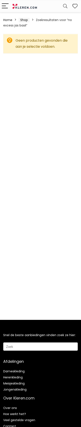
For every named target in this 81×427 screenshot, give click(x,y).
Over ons (10, 408)
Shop (24, 20)
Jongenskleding (15, 389)
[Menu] (5, 6)
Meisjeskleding (14, 383)
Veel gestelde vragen (19, 420)
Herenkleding (13, 377)
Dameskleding (14, 371)
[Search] (65, 6)
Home (7, 20)
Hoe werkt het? (14, 414)
